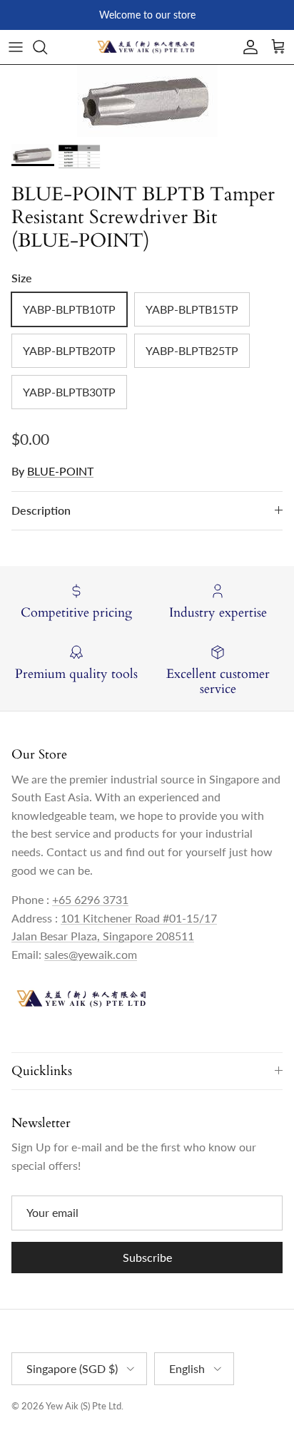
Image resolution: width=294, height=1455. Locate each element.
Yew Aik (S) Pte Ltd (83, 1406)
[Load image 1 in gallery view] (147, 101)
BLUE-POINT (60, 471)
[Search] (47, 47)
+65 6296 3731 (90, 899)
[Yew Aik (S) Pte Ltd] (147, 47)
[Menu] (15, 47)
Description (41, 510)
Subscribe (147, 1257)
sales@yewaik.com (90, 954)
